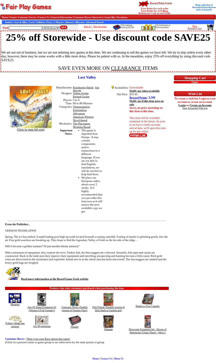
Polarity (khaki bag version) (14, 325)
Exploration (80, 110)
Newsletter (122, 17)
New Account (100, 26)
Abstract (69, 22)
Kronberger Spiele (83, 87)
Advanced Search (95, 22)
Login (182, 105)
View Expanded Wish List (195, 108)
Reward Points (138, 97)
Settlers (9, 22)
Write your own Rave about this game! (48, 338)
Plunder (74, 326)
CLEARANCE (126, 68)
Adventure (79, 113)
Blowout (80, 22)
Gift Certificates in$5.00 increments (162, 26)
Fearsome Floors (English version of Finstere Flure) (75, 309)
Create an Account (200, 105)
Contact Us (43, 17)
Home (5, 17)
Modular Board (81, 127)
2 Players (58, 22)
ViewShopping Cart (195, 27)
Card (31, 22)
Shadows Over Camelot (147, 306)
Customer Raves (82, 17)
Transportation (81, 106)
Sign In (87, 26)
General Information (61, 17)
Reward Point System (161, 3)
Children (40, 22)
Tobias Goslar (81, 93)
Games (13, 17)
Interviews (97, 17)
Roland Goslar (81, 96)
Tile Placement (81, 123)
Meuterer (15, 304)
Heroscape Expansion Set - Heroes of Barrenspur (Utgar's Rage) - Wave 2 (147, 331)
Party (49, 22)
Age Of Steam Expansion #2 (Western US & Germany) (41, 309)
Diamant (108, 329)
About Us (118, 359)
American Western (83, 116)
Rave (165, 11)
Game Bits (110, 17)
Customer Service (27, 17)
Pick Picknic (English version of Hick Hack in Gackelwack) (108, 309)
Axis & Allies (20, 22)
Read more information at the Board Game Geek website (54, 278)
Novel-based (80, 120)
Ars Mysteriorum (42, 326)
